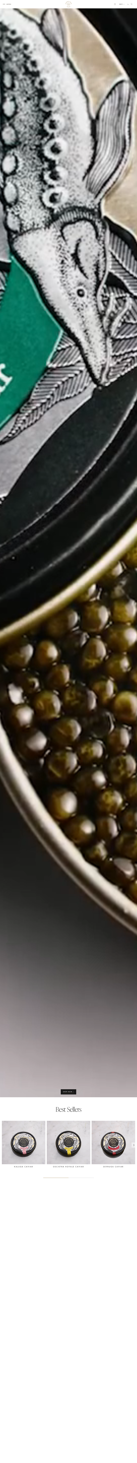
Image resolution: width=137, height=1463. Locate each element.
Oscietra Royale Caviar (68, 1167)
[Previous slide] (3, 1145)
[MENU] (4, 4)
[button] (4, 4)
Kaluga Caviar (23, 1167)
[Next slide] (134, 1145)
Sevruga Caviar (113, 1167)
